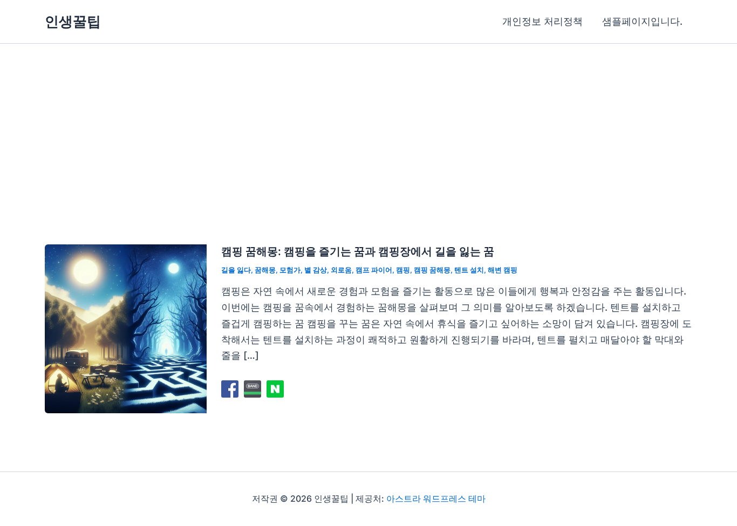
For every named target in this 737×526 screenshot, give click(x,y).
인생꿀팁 (73, 21)
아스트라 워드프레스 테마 (436, 498)
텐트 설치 (469, 269)
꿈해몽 (265, 269)
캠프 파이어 (374, 269)
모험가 (290, 269)
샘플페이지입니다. (642, 21)
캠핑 (403, 269)
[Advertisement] (368, 124)
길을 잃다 (236, 269)
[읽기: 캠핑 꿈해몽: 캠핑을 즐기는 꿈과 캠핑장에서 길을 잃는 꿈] (126, 327)
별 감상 (315, 269)
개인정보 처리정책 (542, 21)
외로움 (341, 269)
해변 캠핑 (502, 269)
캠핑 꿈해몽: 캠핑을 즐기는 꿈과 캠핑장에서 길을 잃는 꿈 (357, 251)
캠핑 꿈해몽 (432, 269)
